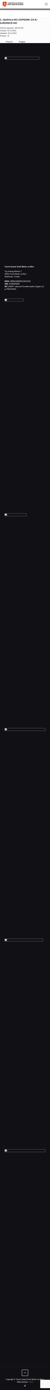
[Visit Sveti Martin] (13, 4)
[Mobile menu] (46, 4)
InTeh (31, 1382)
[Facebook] (25, 1386)
